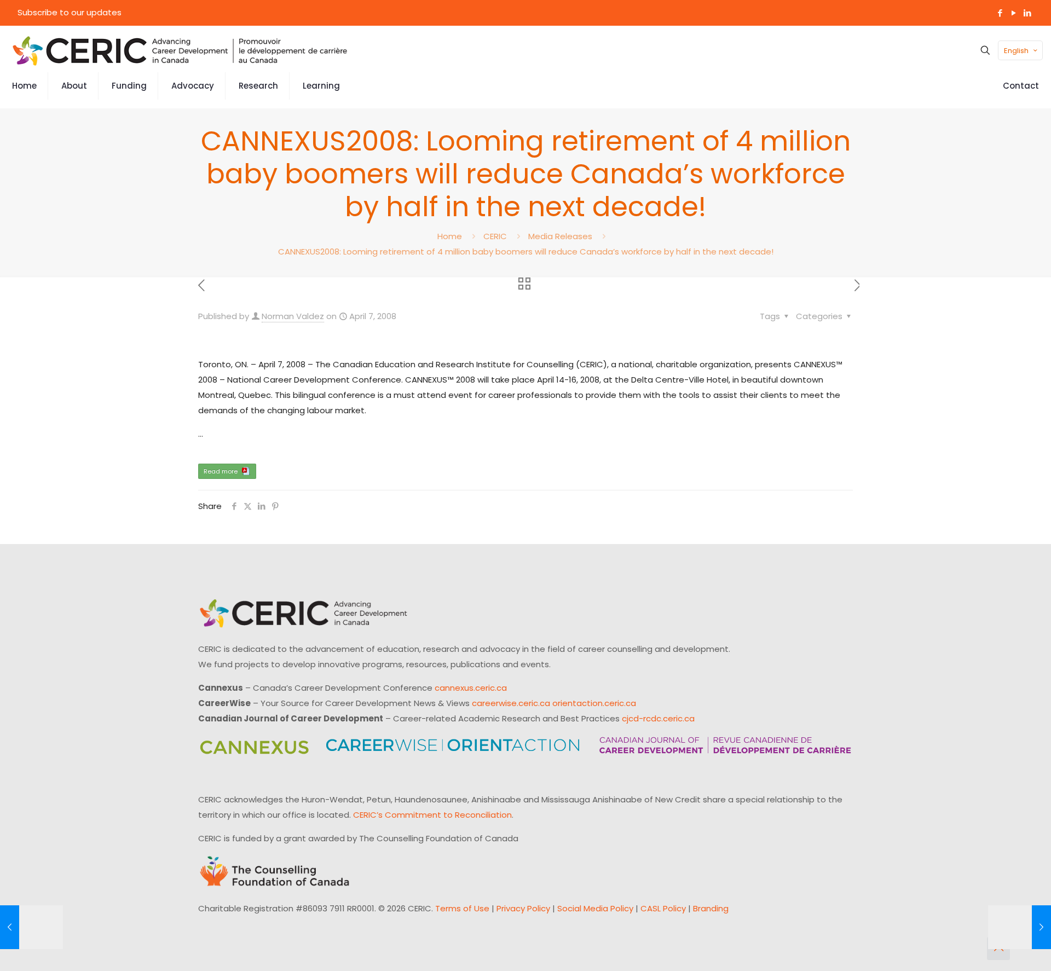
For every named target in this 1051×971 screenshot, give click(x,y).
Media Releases (560, 236)
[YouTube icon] (1013, 13)
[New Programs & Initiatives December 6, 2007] (31, 927)
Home (449, 236)
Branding (711, 908)
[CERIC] (180, 50)
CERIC (495, 236)
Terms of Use (462, 908)
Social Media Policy (595, 908)
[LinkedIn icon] (1027, 13)
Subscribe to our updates (70, 12)
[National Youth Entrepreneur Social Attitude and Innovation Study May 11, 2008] (1019, 927)
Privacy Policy (523, 908)
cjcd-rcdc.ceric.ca (658, 718)
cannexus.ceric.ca (471, 687)
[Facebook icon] (1000, 13)
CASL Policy (663, 908)
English (1016, 50)
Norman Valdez (293, 316)
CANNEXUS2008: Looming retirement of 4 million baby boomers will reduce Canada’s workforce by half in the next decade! (525, 251)
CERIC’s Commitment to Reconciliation (432, 814)
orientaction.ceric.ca (594, 703)
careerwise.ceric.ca (511, 703)
